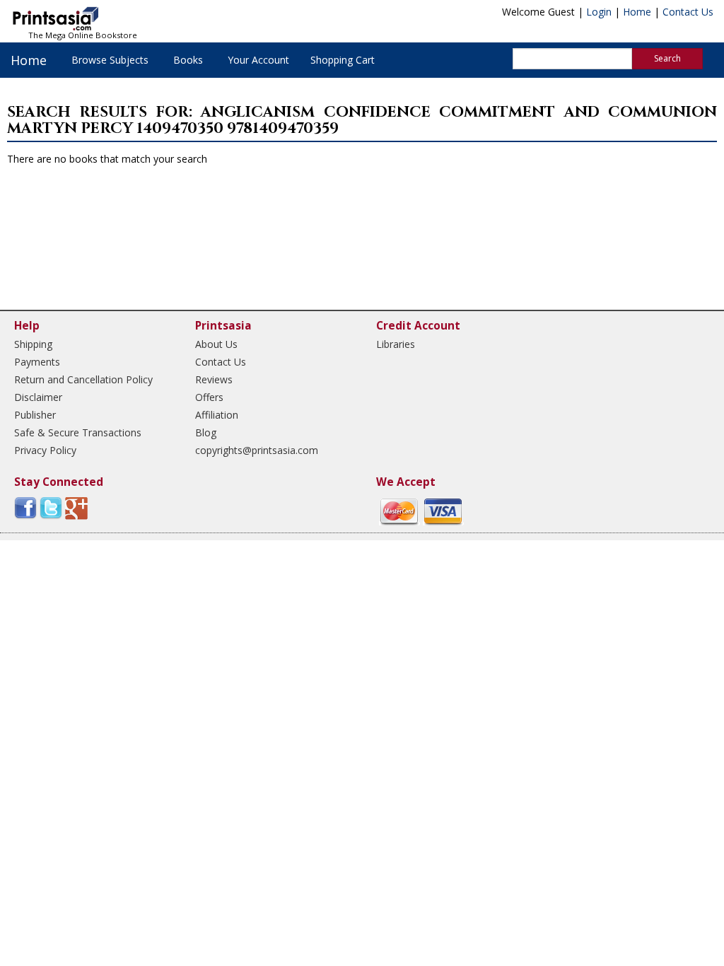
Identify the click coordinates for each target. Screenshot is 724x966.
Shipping (33, 344)
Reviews (214, 379)
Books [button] (188, 59)
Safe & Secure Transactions (77, 432)
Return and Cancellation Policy (83, 379)
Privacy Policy (45, 450)
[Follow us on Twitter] (51, 507)
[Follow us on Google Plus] (76, 507)
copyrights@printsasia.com (256, 450)
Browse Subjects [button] (109, 59)
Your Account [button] (258, 59)
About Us (216, 344)
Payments (37, 361)
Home (637, 11)
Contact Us (687, 11)
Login (599, 11)
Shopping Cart (342, 59)
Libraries (395, 344)
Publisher (35, 414)
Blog (205, 432)
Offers (209, 397)
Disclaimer (38, 397)
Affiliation (216, 414)
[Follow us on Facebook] (25, 507)
